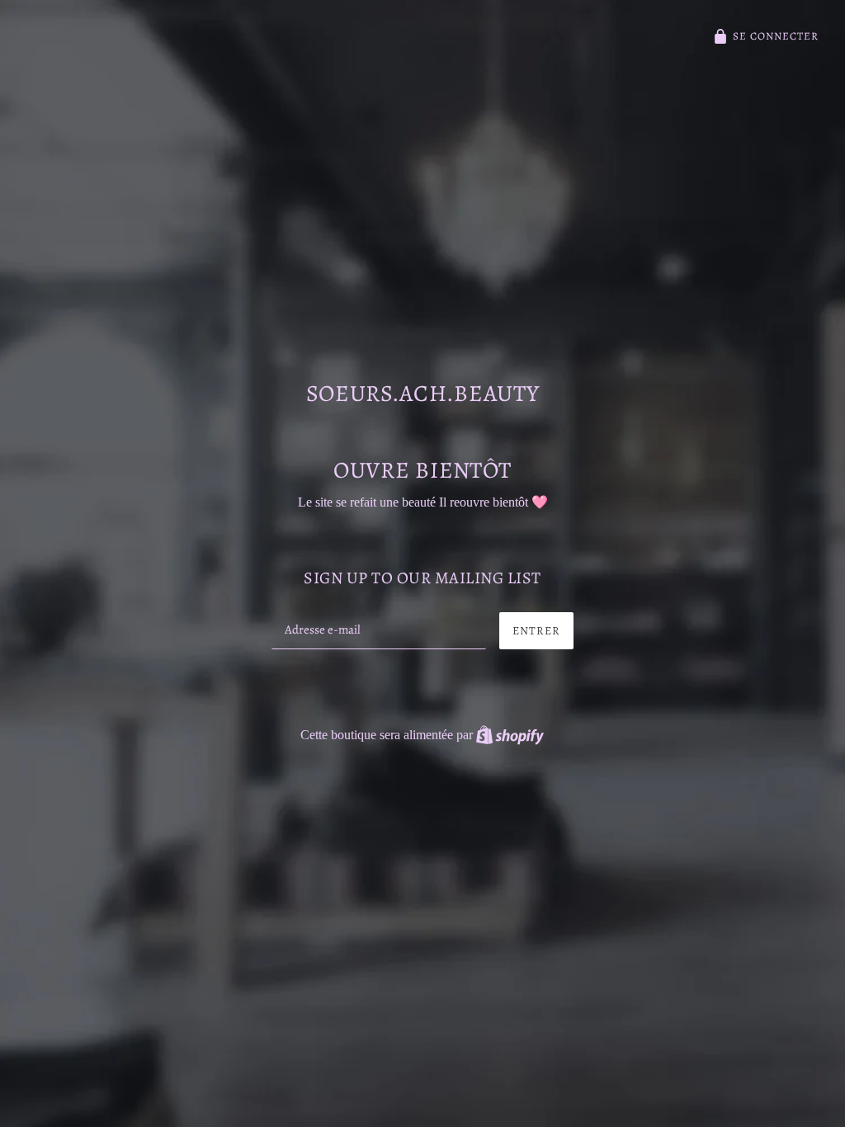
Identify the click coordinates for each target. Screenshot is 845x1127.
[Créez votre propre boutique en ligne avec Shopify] (510, 735)
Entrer (536, 631)
